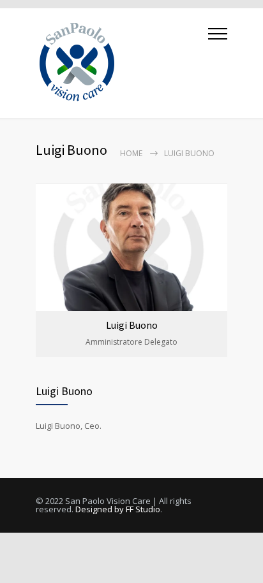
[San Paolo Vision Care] (122, 63)
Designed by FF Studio (117, 509)
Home (131, 153)
